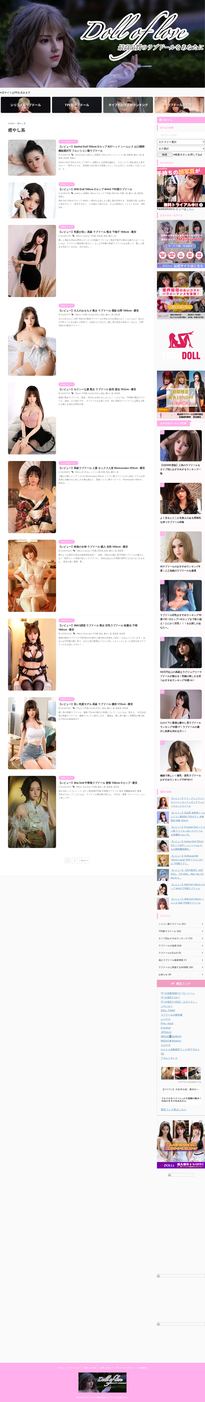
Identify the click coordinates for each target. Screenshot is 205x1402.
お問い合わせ (105, 1368)
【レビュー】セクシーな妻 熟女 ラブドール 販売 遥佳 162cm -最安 (97, 389)
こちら (190, 208)
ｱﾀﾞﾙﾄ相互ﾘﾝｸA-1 (170, 997)
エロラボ (165, 1045)
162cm (78, 393)
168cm (79, 236)
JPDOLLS (166, 1032)
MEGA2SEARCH (171, 1036)
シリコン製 (121, 155)
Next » (84, 860)
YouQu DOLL (94, 314)
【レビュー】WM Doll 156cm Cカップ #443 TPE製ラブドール (95, 189)
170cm (79, 708)
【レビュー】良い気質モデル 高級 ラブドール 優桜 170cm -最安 (95, 704)
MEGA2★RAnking (171, 1040)
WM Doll (115, 193)
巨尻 (103, 472)
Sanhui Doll (80, 155)
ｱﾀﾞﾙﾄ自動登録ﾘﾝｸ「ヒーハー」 (178, 993)
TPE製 (108, 193)
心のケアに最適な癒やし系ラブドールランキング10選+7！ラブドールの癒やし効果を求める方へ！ (180, 727)
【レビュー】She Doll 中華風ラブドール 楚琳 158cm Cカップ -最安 (97, 782)
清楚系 (130, 155)
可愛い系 (124, 193)
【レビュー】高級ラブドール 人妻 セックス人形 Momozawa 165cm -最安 (101, 468)
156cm (93, 193)
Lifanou (86, 236)
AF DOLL (86, 472)
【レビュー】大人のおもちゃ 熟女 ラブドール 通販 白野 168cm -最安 (98, 310)
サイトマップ (74, 1368)
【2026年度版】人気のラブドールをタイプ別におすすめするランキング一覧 (180, 469)
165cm (78, 472)
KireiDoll (166, 1027)
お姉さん (90, 155)
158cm (79, 787)
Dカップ (111, 155)
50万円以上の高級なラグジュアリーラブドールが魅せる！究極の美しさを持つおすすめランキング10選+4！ (181, 676)
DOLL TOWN (168, 1010)
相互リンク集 (90, 1368)
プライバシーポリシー (125, 1368)
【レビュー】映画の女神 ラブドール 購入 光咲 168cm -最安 (93, 546)
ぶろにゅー (167, 1006)
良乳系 (66, 158)
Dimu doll (87, 633)
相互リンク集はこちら (173, 1109)
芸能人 (73, 158)
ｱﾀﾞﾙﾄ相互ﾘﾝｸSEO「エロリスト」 (179, 1001)
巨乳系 (100, 236)
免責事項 (143, 1368)
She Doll (86, 787)
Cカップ (100, 193)
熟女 (105, 236)
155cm (104, 155)
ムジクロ (165, 1019)
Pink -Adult (167, 1023)
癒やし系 (137, 155)
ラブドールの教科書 (171, 1014)
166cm (79, 633)
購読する (167, 119)
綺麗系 (97, 155)
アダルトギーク (169, 1058)
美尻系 (140, 193)
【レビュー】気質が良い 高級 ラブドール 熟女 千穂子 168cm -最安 (97, 231)
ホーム (61, 1368)
